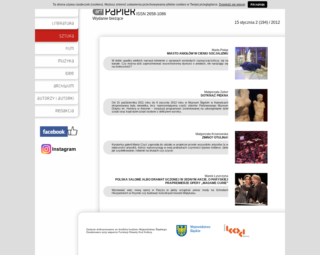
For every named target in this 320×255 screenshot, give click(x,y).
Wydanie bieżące (107, 18)
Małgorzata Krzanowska (212, 134)
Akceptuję (257, 4)
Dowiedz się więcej (232, 4)
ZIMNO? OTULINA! (215, 137)
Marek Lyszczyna (216, 176)
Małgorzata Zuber (216, 92)
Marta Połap (220, 50)
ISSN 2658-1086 (150, 14)
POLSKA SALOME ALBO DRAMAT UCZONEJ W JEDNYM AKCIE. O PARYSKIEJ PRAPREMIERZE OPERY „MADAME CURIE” (171, 181)
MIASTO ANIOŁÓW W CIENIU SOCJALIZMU (197, 53)
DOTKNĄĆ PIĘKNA (214, 95)
